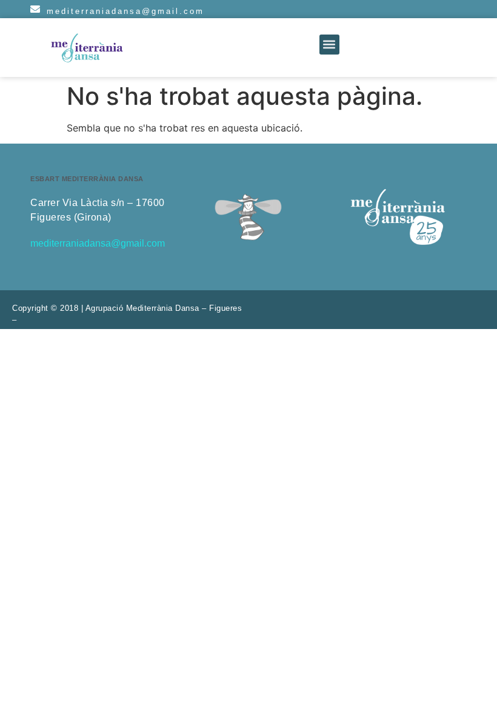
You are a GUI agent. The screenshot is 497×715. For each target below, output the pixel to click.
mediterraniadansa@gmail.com (125, 11)
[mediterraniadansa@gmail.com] (35, 9)
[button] (329, 45)
